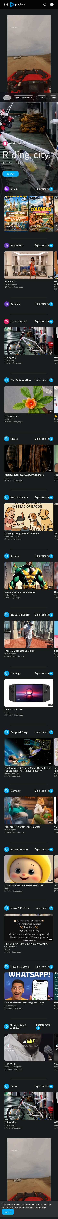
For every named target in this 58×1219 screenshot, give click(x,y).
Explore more (41, 188)
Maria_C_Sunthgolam (13, 1067)
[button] (52, 4)
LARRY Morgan (37, 229)
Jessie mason (10, 419)
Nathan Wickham (11, 595)
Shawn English (10, 654)
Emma (6, 478)
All (7, 97)
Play (12, 173)
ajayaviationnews (11, 773)
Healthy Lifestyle (11, 536)
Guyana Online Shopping (16, 229)
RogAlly (7, 712)
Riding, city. (26, 154)
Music (42, 97)
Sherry (7, 949)
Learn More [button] (40, 1207)
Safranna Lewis (10, 284)
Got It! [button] (7, 1211)
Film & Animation (23, 97)
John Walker (9, 360)
